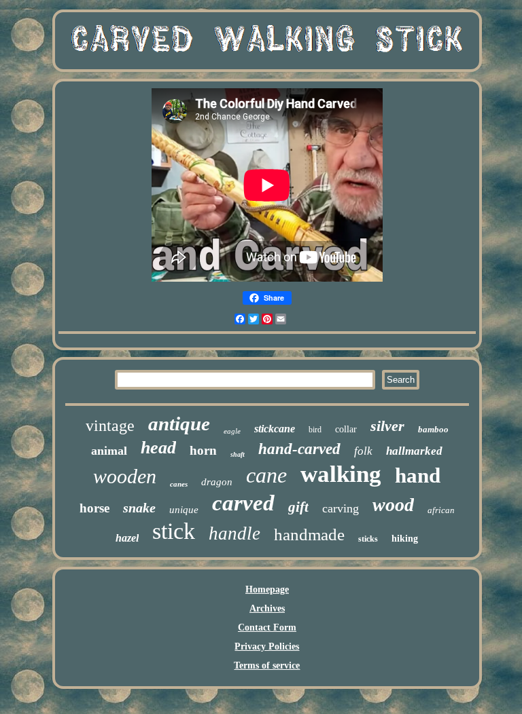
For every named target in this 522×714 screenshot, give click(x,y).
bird (315, 429)
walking (340, 474)
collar (346, 429)
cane (266, 475)
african (441, 510)
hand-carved (299, 448)
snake (139, 507)
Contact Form (267, 627)
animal (109, 450)
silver (387, 425)
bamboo (433, 429)
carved (243, 503)
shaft (237, 454)
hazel (127, 538)
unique (183, 509)
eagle (232, 431)
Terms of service (267, 665)
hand (417, 475)
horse (94, 508)
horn (203, 450)
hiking (405, 538)
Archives (267, 608)
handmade (309, 534)
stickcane (274, 428)
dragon (216, 481)
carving (340, 508)
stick (173, 531)
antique (179, 423)
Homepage (267, 589)
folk (363, 451)
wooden (124, 476)
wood (393, 504)
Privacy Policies (266, 646)
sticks (368, 539)
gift (298, 507)
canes (179, 484)
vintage (110, 425)
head (158, 447)
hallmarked (414, 451)
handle (234, 533)
